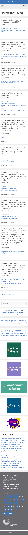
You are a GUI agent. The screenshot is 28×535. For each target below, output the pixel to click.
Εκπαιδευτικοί (18, 87)
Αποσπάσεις (6, 141)
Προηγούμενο (6, 294)
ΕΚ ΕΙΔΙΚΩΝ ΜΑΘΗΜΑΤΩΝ (8, 103)
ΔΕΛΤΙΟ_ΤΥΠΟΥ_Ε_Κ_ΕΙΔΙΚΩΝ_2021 (11, 28)
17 (14, 503)
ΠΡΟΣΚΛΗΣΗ (4, 137)
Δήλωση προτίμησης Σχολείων (9, 190)
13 (23, 499)
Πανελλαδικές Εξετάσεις (9, 36)
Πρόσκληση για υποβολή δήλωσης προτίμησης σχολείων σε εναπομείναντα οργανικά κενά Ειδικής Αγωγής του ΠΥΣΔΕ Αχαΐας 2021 (13, 204)
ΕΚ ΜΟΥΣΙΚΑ (4, 101)
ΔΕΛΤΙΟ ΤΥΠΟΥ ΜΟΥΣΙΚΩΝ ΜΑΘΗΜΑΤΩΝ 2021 (13, 54)
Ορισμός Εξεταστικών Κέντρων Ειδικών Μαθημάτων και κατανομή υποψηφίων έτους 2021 (13, 151)
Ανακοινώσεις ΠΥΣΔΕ (8, 87)
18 (17, 503)
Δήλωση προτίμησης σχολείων (9, 218)
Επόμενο (5, 296)
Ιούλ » (10, 513)
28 (5, 509)
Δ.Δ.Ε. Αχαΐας (16, 532)
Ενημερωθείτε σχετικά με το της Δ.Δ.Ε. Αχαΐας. (14, 312)
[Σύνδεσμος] (3, 6)
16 (11, 503)
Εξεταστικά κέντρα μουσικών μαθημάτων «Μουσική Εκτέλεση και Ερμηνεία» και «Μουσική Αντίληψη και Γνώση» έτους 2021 (13, 45)
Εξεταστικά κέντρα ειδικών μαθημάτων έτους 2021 (11, 21)
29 (8, 509)
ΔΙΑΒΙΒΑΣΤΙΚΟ (5, 186)
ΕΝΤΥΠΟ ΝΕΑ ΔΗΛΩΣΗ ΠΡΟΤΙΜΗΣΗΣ (11, 283)
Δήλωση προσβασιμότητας (11, 488)
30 (11, 509)
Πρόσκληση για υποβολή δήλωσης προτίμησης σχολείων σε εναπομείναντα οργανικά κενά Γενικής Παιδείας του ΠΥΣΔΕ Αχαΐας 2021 (13, 176)
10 (14, 499)
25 (17, 506)
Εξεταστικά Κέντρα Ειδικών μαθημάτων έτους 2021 (11, 94)
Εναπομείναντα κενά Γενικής (8, 188)
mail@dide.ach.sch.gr (13, 484)
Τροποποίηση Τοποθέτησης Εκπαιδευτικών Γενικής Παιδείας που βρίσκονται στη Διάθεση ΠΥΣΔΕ (13, 455)
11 (17, 499)
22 (8, 506)
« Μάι (5, 513)
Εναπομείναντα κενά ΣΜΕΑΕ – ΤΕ (10, 216)
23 (11, 506)
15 (8, 503)
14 (5, 503)
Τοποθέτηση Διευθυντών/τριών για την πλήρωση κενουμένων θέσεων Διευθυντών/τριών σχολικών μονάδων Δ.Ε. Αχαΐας (13, 72)
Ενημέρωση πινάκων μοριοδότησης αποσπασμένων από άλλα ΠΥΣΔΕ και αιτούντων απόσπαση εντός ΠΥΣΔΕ (11, 461)
